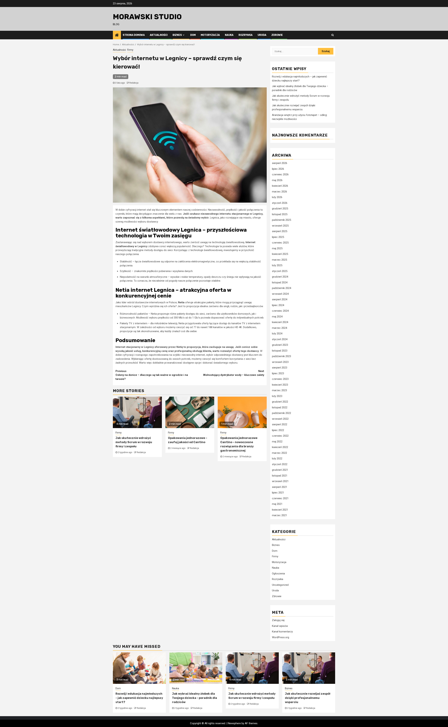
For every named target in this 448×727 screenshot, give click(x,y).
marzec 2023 (279, 390)
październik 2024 (281, 288)
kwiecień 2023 (280, 384)
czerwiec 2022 (280, 435)
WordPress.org (280, 637)
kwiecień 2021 (280, 509)
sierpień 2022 (279, 424)
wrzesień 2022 (280, 418)
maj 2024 (277, 316)
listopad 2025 (279, 214)
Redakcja (133, 83)
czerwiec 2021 (280, 498)
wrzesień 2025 (280, 225)
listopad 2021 (279, 475)
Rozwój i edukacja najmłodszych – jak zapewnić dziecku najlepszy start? (139, 698)
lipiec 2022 (278, 430)
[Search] (332, 35)
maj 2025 (277, 248)
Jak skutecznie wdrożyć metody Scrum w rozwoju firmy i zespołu (133, 442)
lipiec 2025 (278, 237)
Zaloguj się (278, 620)
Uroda (262, 35)
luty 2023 (277, 396)
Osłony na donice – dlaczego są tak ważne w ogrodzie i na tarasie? (151, 375)
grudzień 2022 (280, 401)
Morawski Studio (147, 16)
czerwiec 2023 (280, 379)
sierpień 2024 (279, 299)
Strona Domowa (134, 35)
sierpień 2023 (279, 367)
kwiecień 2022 (280, 447)
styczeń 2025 (279, 271)
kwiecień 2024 (280, 322)
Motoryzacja (210, 35)
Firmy (130, 49)
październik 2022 (281, 413)
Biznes (177, 35)
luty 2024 (277, 333)
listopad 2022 (279, 407)
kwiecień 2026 (280, 185)
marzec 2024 (279, 328)
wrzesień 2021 (280, 481)
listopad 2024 (279, 282)
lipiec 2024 (278, 305)
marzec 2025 (279, 259)
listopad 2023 (279, 350)
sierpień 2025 (279, 231)
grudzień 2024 (280, 276)
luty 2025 (277, 265)
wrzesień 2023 (280, 362)
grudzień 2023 (280, 344)
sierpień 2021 (279, 487)
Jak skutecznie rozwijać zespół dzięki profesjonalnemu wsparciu (307, 698)
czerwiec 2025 (280, 242)
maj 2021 (277, 504)
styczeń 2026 (279, 203)
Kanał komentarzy (282, 631)
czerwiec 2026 (280, 174)
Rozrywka (246, 35)
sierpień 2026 (279, 163)
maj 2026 (277, 180)
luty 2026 (277, 197)
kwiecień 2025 (280, 254)
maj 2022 (277, 441)
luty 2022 (277, 458)
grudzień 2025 (280, 208)
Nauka (229, 35)
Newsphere (234, 723)
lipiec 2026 (278, 168)
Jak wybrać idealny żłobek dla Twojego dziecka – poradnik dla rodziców (194, 698)
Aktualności (158, 35)
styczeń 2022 (279, 464)
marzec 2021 (279, 515)
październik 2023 (281, 356)
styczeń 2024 (279, 339)
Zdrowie (277, 35)
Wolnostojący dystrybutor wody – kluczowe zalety (233, 373)
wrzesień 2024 (280, 293)
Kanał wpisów (280, 626)
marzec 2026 (279, 191)
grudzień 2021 (280, 469)
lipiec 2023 (278, 373)
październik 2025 (281, 219)
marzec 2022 (279, 452)
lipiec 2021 (278, 492)
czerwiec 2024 (280, 310)
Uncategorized (280, 584)
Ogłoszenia (278, 573)
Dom (193, 35)
